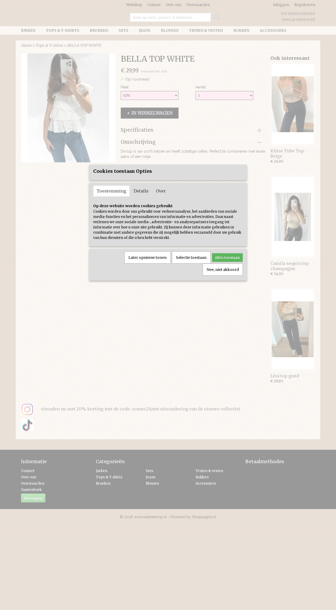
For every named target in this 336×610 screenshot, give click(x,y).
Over (161, 191)
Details (141, 191)
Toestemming (111, 191)
